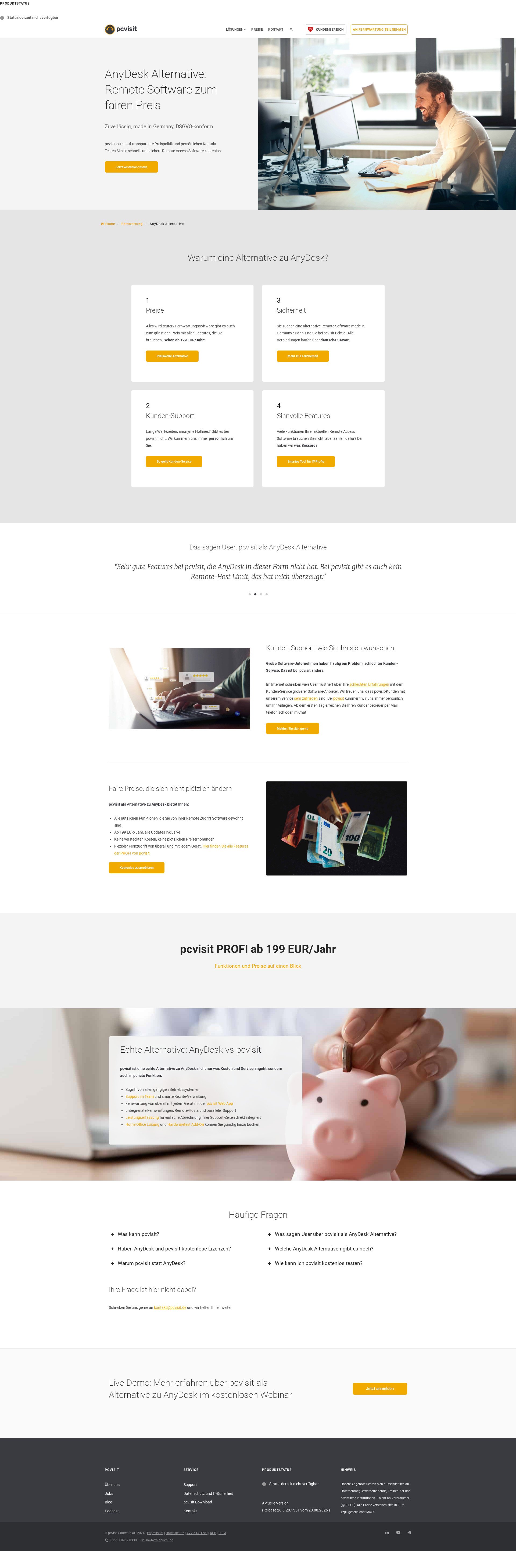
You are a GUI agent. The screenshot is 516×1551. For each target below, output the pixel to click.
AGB (213, 1533)
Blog (108, 1502)
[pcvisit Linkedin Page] (387, 1533)
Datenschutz (175, 1533)
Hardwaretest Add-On (185, 1124)
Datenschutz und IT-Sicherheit (208, 1493)
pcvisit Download (198, 1502)
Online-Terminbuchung (157, 1540)
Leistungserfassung (142, 1117)
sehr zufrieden (306, 698)
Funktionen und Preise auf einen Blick (258, 966)
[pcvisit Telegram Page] (409, 1533)
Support (190, 1484)
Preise (257, 29)
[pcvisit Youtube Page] (398, 1533)
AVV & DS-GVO (197, 1533)
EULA (222, 1533)
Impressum (155, 1533)
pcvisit (338, 698)
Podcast (112, 1511)
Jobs (109, 1493)
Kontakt (276, 29)
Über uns (112, 1484)
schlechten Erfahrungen (369, 684)
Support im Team (140, 1096)
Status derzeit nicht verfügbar (32, 17)
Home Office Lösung (142, 1124)
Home (110, 224)
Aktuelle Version (275, 1503)
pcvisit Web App (220, 1103)
